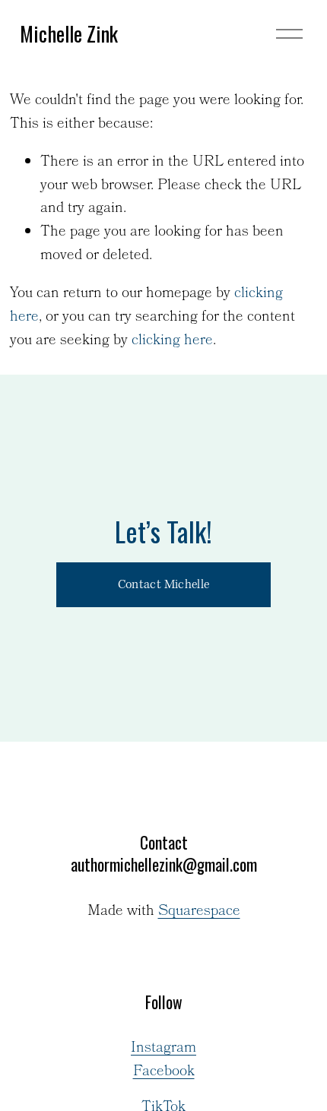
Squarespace (199, 912)
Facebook (164, 1072)
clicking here (172, 341)
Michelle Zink (69, 33)
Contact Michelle (163, 584)
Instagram (163, 1048)
